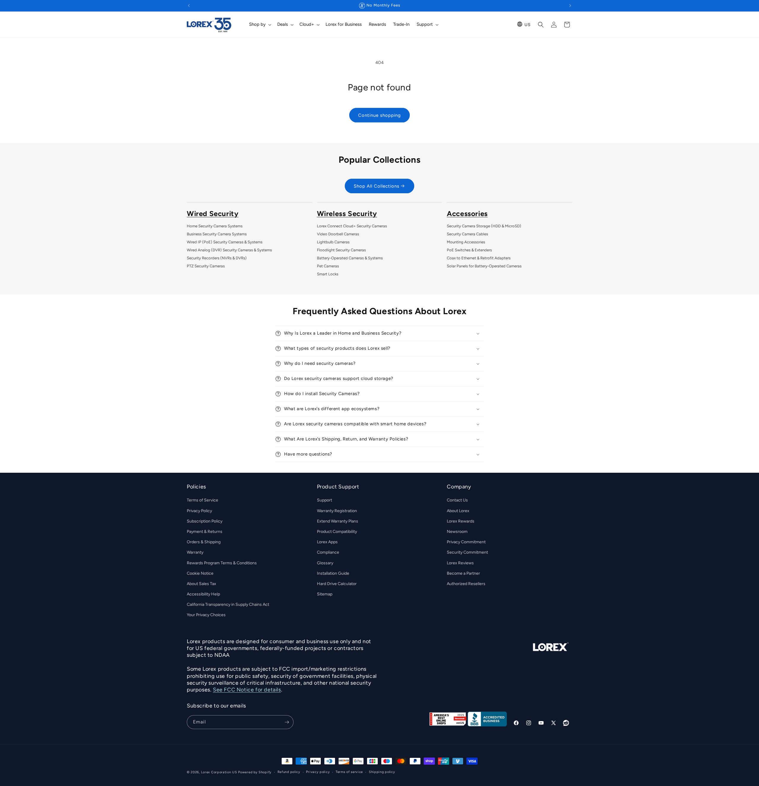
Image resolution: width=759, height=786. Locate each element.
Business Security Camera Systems (217, 234)
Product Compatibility (337, 531)
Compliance (328, 552)
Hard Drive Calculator (337, 583)
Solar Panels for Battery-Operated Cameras (484, 266)
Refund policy (289, 772)
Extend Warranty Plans (337, 521)
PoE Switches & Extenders (469, 250)
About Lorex (458, 510)
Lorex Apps (327, 541)
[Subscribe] (286, 722)
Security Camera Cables (467, 234)
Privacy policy (318, 772)
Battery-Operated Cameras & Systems (350, 258)
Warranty (195, 552)
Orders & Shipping (204, 541)
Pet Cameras (328, 266)
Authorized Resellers (466, 583)
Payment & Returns (204, 531)
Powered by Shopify (255, 772)
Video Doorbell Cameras (338, 234)
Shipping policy (382, 772)
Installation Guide (333, 573)
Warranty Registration (337, 510)
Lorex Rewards (460, 521)
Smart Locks (327, 274)
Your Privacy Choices (206, 615)
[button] (259, 24)
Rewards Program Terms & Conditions (222, 562)
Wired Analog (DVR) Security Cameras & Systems (229, 250)
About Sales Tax (201, 583)
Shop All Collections (376, 186)
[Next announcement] (570, 5)
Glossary (325, 562)
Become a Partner (463, 573)
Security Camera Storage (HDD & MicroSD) (484, 226)
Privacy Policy (199, 510)
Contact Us (457, 500)
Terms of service (349, 772)
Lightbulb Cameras (333, 242)
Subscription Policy (204, 521)
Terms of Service (202, 500)
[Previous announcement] (188, 5)
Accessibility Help (203, 594)
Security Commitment (467, 552)
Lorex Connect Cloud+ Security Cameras (352, 226)
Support (324, 500)
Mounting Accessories (466, 242)
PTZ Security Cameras (206, 266)
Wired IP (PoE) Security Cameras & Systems (224, 242)
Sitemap (324, 594)
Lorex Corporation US (219, 772)
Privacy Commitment (466, 541)
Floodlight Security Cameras (341, 250)
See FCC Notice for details (247, 690)
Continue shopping (379, 115)
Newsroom (457, 531)
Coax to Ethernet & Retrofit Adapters (479, 258)
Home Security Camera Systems (215, 226)
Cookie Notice (200, 573)
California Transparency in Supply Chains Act (228, 604)
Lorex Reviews (460, 562)
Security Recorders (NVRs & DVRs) (217, 258)
